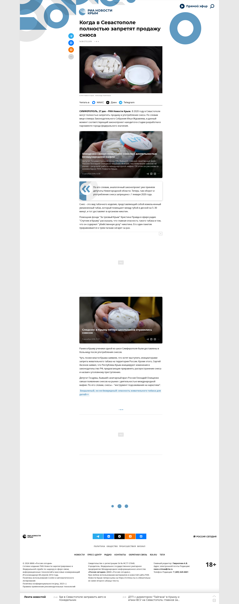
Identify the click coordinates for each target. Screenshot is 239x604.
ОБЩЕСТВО (112, 546)
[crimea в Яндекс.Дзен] (119, 536)
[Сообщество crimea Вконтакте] (108, 536)
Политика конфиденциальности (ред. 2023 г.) (44, 583)
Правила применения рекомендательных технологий (49, 586)
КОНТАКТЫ (120, 555)
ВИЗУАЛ (141, 546)
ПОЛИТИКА (99, 546)
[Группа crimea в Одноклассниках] (130, 536)
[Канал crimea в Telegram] (98, 536)
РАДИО (108, 555)
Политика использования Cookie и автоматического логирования (48, 579)
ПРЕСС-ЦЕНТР (94, 555)
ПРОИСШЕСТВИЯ (127, 546)
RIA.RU (153, 555)
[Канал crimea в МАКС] (141, 536)
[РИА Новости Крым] (95, 12)
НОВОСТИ (79, 555)
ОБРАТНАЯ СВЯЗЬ (138, 555)
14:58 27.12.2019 (85, 41)
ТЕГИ (162, 555)
